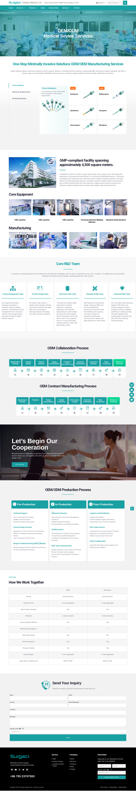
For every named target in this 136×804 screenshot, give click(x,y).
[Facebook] (12, 769)
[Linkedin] (27, 769)
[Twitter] (23, 769)
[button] (20, 464)
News (43, 8)
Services (65, 8)
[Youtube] (15, 769)
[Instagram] (19, 769)
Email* (70, 695)
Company (12, 709)
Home (11, 8)
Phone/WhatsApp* (73, 702)
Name (11, 695)
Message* (13, 716)
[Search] (125, 3)
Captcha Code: (17, 729)
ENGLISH (101, 3)
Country (12, 702)
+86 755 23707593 (22, 776)
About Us (20, 8)
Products (32, 8)
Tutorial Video (54, 8)
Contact (77, 8)
